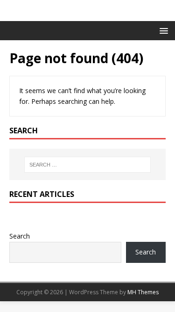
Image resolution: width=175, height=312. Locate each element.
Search (19, 236)
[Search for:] (87, 165)
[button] (162, 30)
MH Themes (143, 292)
